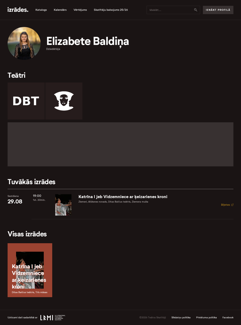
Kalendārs (60, 9)
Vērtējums (80, 9)
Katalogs (41, 9)
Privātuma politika (206, 317)
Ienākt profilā (218, 9)
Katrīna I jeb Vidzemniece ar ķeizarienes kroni (123, 196)
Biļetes (225, 204)
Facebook (227, 317)
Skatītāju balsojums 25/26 (111, 9)
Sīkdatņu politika (181, 317)
